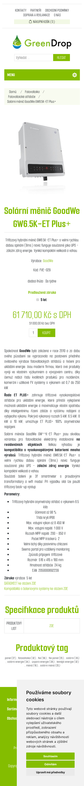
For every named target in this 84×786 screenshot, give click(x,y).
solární (70, 658)
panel (8, 658)
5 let (44, 299)
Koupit (46, 332)
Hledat (61, 57)
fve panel (53, 658)
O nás (57, 15)
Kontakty (20, 10)
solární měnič (47, 665)
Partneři (35, 10)
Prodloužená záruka (42, 292)
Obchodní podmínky (57, 10)
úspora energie (40, 662)
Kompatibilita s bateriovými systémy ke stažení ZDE (36, 588)
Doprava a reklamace (36, 15)
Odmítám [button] (50, 764)
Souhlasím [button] (50, 756)
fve (39, 658)
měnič (29, 665)
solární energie (15, 662)
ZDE (51, 625)
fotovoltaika (24, 658)
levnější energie (65, 662)
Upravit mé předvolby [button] (50, 772)
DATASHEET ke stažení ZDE (20, 583)
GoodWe (48, 260)
